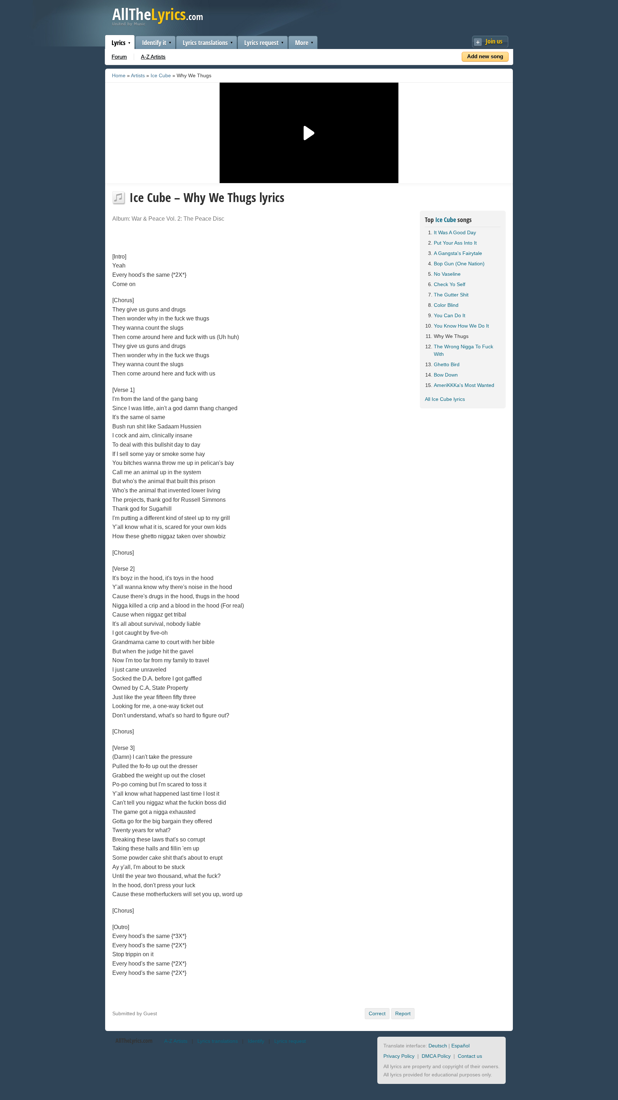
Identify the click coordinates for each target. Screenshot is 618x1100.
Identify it (154, 42)
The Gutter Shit (451, 295)
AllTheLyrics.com (134, 1041)
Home (119, 75)
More (301, 42)
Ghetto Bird (447, 364)
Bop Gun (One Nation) (459, 263)
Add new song (485, 56)
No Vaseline (447, 274)
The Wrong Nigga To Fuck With (463, 350)
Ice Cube (161, 75)
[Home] (157, 24)
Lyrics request (261, 42)
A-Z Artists (153, 57)
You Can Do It (449, 315)
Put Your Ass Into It (455, 243)
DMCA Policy (436, 1056)
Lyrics (119, 42)
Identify (256, 1041)
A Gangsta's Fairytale (458, 253)
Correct (377, 1013)
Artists (138, 75)
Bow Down (446, 375)
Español (460, 1046)
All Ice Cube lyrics (445, 399)
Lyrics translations (205, 42)
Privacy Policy (399, 1056)
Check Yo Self (449, 284)
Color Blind (446, 305)
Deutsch (437, 1046)
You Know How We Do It (461, 326)
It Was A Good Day (455, 232)
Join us (494, 41)
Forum (119, 57)
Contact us (470, 1056)
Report (403, 1013)
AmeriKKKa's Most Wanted (464, 385)
